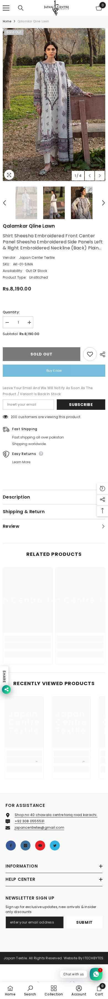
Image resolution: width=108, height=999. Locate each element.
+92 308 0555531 (30, 821)
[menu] (6, 8)
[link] (27, 645)
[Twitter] (55, 845)
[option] (54, 104)
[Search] (20, 8)
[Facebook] (11, 845)
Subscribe (81, 404)
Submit (84, 922)
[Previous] (89, 176)
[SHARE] (101, 354)
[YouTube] (40, 845)
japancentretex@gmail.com (39, 827)
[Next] (100, 176)
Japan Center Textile (37, 257)
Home (7, 21)
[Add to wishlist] (90, 354)
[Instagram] (25, 845)
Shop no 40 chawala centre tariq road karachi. (56, 814)
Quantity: (11, 312)
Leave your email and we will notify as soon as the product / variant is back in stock (48, 391)
